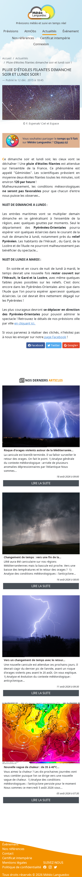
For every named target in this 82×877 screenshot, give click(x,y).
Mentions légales (14, 862)
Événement (71, 31)
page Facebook (54, 337)
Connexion (41, 44)
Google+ (72, 345)
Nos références (23, 38)
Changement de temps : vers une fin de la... (32, 557)
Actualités (49, 31)
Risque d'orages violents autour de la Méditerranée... (38, 450)
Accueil (6, 58)
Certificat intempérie (55, 38)
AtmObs (30, 31)
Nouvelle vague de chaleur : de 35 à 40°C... (31, 767)
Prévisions (10, 31)
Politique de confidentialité (21, 867)
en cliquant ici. (25, 323)
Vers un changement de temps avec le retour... (34, 660)
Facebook (37, 345)
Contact (8, 853)
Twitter (55, 345)
